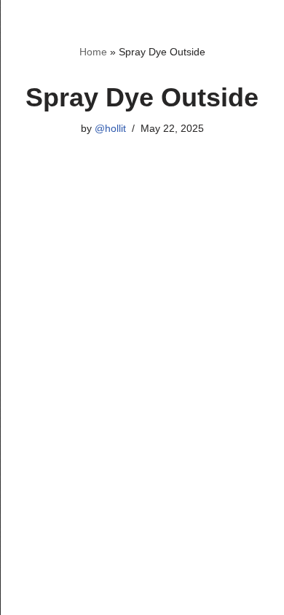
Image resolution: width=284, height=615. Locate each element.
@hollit (110, 128)
